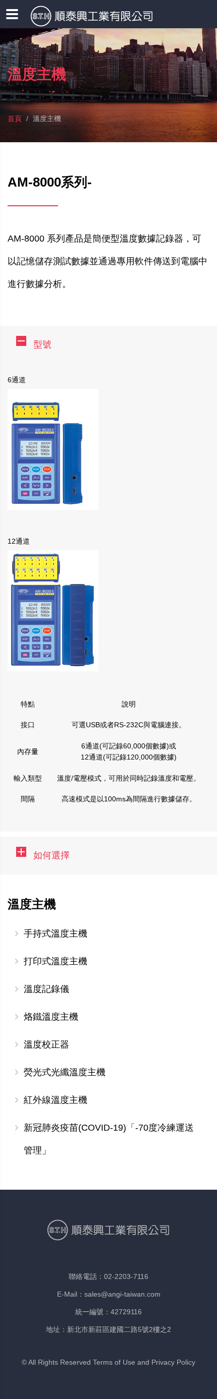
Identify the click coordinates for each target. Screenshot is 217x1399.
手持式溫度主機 (55, 933)
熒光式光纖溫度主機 (64, 1072)
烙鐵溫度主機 (51, 1017)
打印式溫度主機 (55, 961)
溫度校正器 (46, 1044)
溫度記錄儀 (46, 989)
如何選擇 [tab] (51, 855)
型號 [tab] (42, 344)
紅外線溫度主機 (55, 1100)
